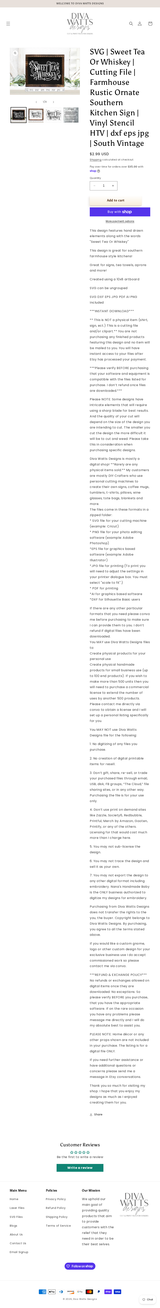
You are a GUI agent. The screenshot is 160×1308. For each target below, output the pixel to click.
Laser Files (17, 1208)
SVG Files (16, 1217)
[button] (8, 23)
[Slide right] (53, 102)
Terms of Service (58, 1226)
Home (14, 1199)
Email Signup (19, 1252)
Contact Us (18, 1243)
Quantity (95, 178)
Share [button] (98, 1114)
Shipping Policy (57, 1217)
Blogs (13, 1226)
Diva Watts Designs (85, 1299)
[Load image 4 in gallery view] (71, 115)
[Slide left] (36, 102)
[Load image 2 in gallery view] (36, 115)
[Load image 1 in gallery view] (18, 115)
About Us (16, 1234)
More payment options (120, 221)
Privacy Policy (56, 1199)
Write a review (79, 1167)
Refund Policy (56, 1208)
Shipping (96, 159)
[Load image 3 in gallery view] (53, 115)
